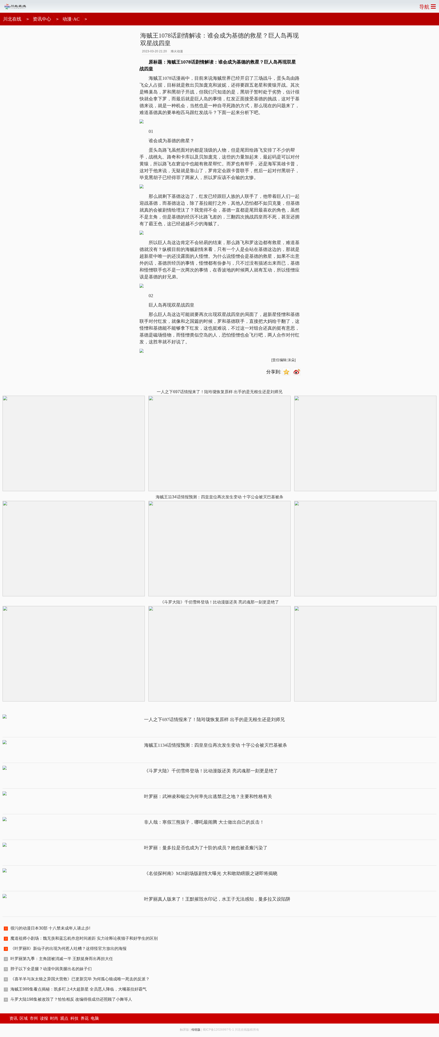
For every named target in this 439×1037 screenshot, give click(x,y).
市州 (34, 1018)
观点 (64, 1018)
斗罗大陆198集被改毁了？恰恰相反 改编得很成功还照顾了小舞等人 (71, 999)
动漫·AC (71, 19)
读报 (44, 1018)
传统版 (195, 1029)
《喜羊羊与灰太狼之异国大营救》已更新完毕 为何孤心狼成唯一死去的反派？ (80, 979)
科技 (74, 1018)
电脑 (95, 1018)
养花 (85, 1018)
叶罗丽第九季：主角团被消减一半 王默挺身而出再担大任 (61, 958)
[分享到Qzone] (287, 372)
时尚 (54, 1018)
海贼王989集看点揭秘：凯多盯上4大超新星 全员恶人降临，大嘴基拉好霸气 (78, 989)
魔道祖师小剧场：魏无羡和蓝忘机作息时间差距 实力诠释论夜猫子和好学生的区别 (84, 938)
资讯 (13, 1018)
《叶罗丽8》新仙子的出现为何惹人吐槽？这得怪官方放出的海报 (68, 948)
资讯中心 (42, 19)
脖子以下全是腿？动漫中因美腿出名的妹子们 (51, 969)
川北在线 (12, 19)
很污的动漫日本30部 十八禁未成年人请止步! (50, 928)
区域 (24, 1018)
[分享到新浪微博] (297, 372)
